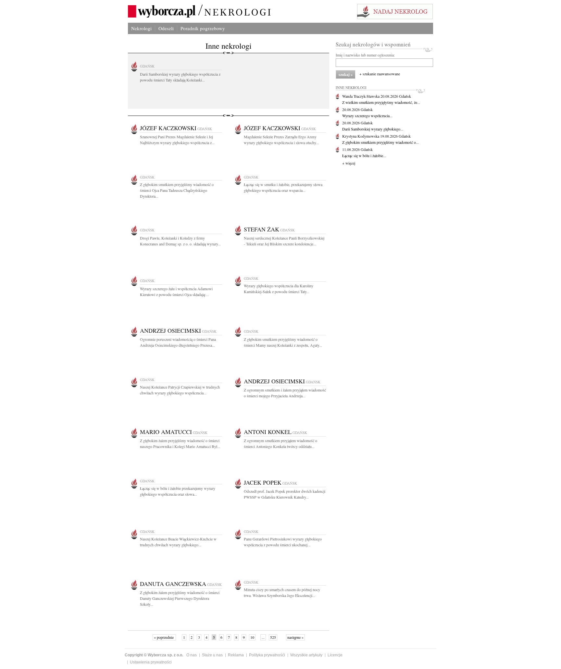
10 (252, 637)
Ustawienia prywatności (151, 662)
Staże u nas (212, 655)
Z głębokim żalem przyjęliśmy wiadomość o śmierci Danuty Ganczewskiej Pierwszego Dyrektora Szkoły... (179, 598)
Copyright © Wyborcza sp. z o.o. (154, 655)
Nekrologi (141, 28)
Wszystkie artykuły (306, 655)
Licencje (335, 655)
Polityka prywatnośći (267, 655)
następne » (295, 637)
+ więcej (348, 163)
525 (273, 637)
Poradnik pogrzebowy (203, 28)
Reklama (236, 655)
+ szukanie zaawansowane (379, 73)
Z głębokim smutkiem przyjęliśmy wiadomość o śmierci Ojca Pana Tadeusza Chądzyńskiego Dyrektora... (177, 190)
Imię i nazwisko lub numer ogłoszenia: (365, 54)
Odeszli (166, 28)
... (263, 637)
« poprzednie (164, 637)
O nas (191, 655)
